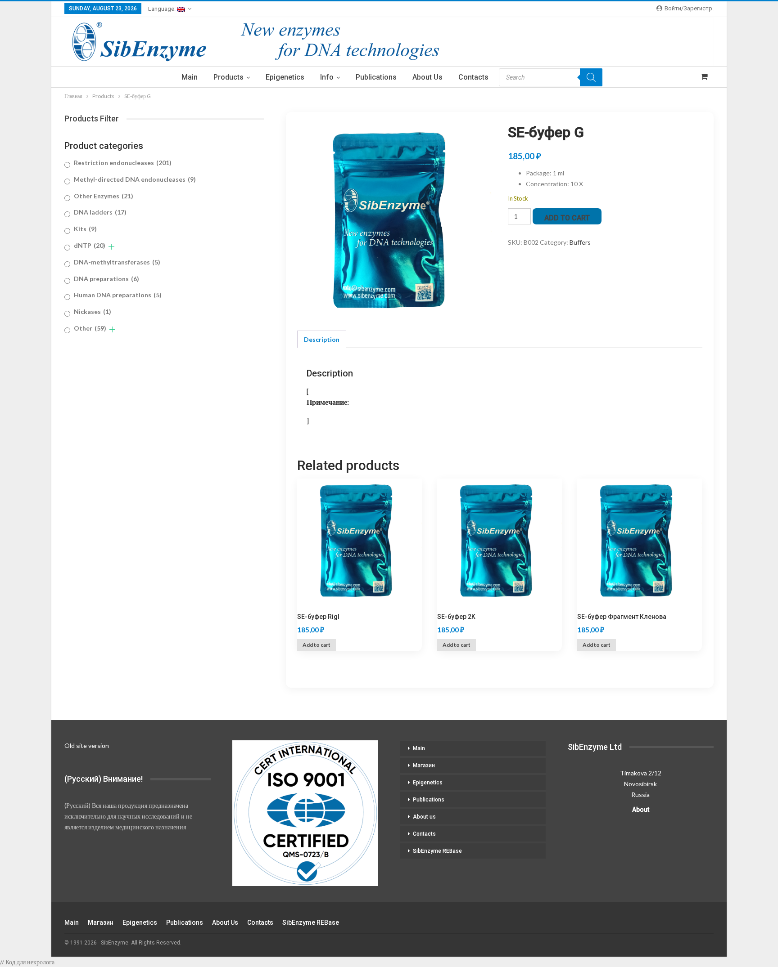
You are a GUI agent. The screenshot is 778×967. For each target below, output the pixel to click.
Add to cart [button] (316, 644)
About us (427, 77)
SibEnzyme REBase (437, 851)
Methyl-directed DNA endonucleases (135, 179)
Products (228, 77)
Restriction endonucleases (123, 162)
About (640, 809)
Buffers (580, 242)
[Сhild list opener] (111, 247)
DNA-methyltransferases (117, 262)
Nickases (92, 311)
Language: (162, 8)
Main (189, 77)
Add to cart (567, 218)
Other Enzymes (103, 196)
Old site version (86, 745)
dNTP (89, 245)
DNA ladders (100, 212)
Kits (85, 229)
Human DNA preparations (118, 295)
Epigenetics (285, 77)
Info (327, 77)
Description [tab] (321, 339)
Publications (376, 77)
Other (90, 328)
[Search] (591, 77)
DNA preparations (106, 278)
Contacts (473, 77)
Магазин (424, 765)
